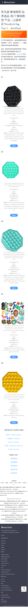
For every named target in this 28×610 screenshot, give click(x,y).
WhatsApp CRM (4, 595)
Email (15, 482)
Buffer (19, 482)
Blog (2, 583)
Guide (2, 579)
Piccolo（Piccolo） (14, 449)
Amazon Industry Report (6, 590)
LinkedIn (24, 482)
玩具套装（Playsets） (14, 438)
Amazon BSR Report (5, 588)
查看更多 (14, 145)
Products (3, 541)
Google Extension (5, 572)
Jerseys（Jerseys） (14, 442)
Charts (2, 545)
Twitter (2, 482)
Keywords (3, 543)
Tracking (3, 549)
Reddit (6, 482)
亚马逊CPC (14, 473)
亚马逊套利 (14, 462)
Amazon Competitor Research (8, 574)
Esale (2, 599)
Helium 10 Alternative (6, 569)
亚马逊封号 (14, 466)
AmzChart (20, 54)
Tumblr (11, 482)
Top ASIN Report (4, 585)
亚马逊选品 (14, 458)
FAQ (2, 567)
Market (2, 547)
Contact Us (3, 565)
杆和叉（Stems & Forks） (14, 435)
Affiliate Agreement (5, 556)
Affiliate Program (5, 554)
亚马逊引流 (14, 469)
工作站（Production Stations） (14, 446)
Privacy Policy (4, 561)
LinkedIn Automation (5, 597)
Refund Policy (4, 559)
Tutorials (3, 581)
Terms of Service (5, 563)
